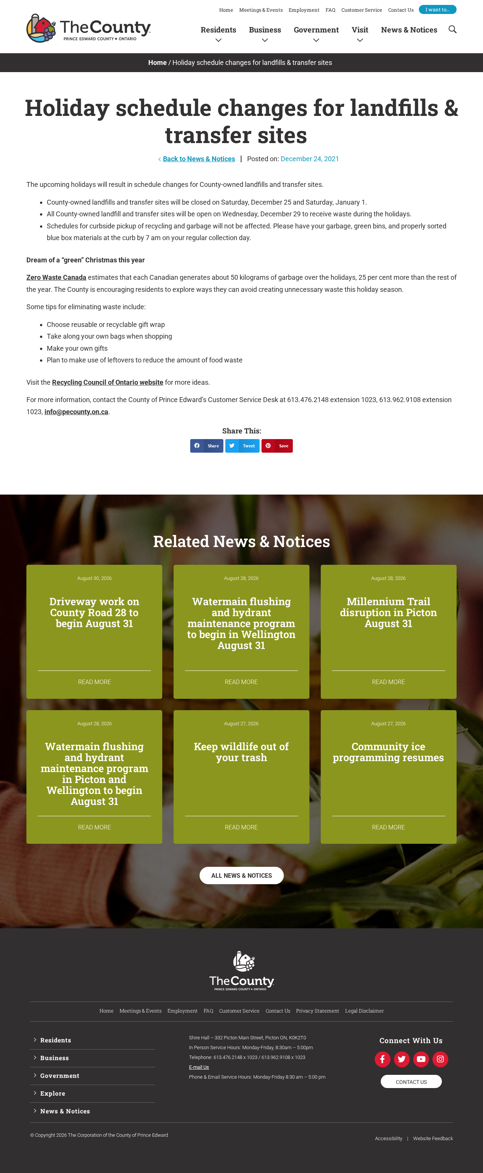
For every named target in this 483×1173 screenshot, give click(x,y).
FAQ (330, 9)
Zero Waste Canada (56, 277)
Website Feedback (433, 1138)
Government (316, 29)
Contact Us (401, 9)
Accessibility (388, 1138)
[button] (206, 446)
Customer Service (361, 9)
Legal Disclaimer (364, 1010)
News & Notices (409, 29)
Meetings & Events (261, 9)
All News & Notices (241, 875)
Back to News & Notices (199, 159)
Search (450, 29)
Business (265, 29)
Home (226, 9)
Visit (360, 29)
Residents (218, 29)
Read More (94, 682)
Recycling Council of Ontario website (107, 382)
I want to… (438, 9)
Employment (304, 9)
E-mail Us (199, 1067)
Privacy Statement (317, 1010)
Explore (52, 1093)
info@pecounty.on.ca (76, 412)
